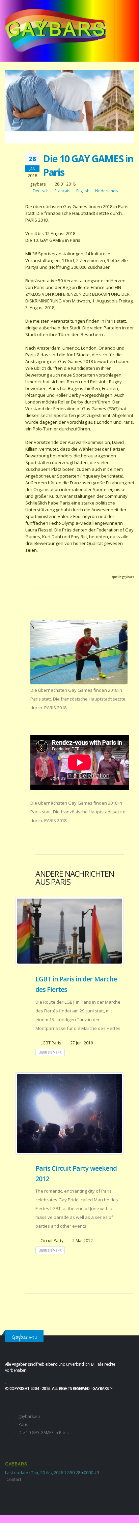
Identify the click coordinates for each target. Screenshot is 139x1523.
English (82, 190)
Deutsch (41, 190)
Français (62, 190)
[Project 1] (79, 652)
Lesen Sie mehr (50, 1052)
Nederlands (106, 190)
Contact (13, 1479)
